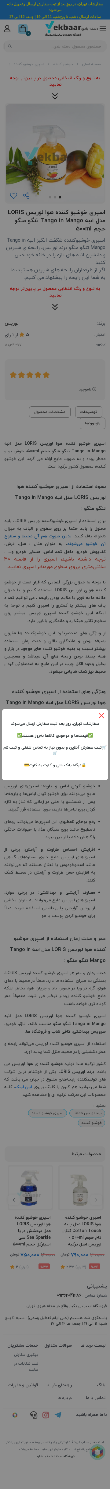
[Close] (101, 715)
